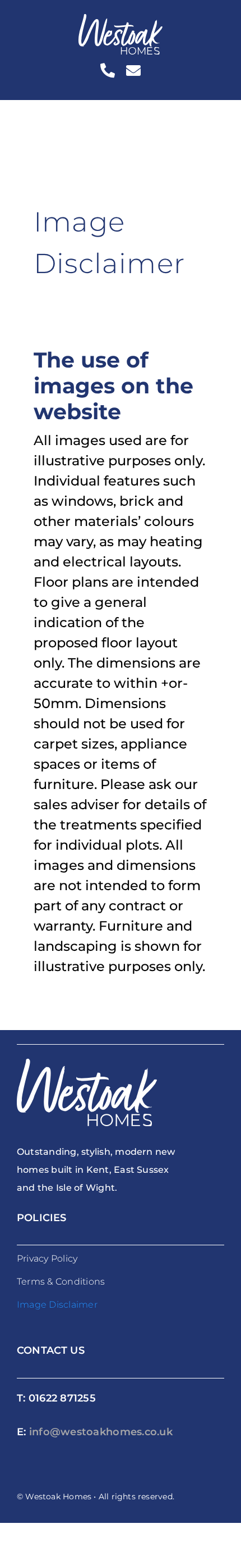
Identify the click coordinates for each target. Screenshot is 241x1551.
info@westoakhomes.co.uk (101, 1432)
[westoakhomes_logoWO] (120, 20)
